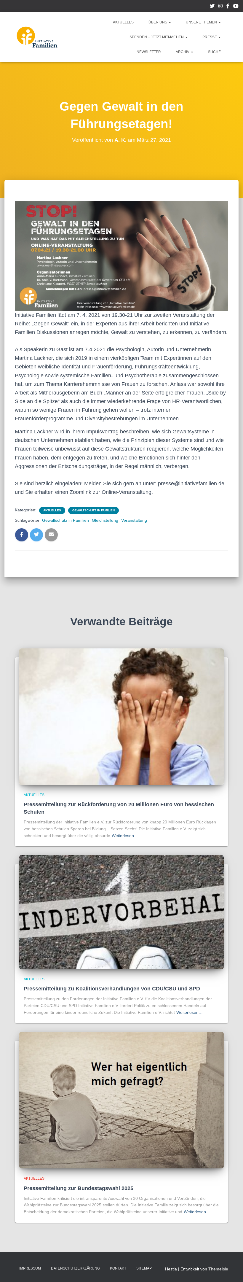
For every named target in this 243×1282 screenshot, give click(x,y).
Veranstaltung (134, 520)
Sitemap (144, 1268)
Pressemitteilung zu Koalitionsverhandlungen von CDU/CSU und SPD (112, 989)
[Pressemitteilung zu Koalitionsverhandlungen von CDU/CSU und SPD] (121, 911)
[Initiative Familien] (37, 37)
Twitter (212, 7)
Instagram (220, 7)
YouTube (236, 7)
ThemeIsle (218, 1269)
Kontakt (118, 1268)
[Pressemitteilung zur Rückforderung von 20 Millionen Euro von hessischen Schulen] (121, 716)
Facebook (227, 7)
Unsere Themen (202, 22)
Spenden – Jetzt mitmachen (157, 37)
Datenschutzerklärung (75, 1268)
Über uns (158, 22)
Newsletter (149, 52)
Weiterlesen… (125, 835)
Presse (210, 37)
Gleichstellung (105, 520)
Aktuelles (123, 22)
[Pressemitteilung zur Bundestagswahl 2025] (121, 1100)
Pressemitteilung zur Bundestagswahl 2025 (78, 1188)
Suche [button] (214, 52)
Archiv (183, 52)
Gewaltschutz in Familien (93, 510)
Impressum (30, 1268)
